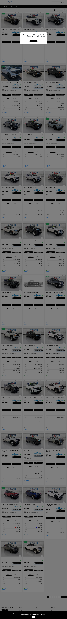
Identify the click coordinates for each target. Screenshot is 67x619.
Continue (33, 41)
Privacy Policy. (43, 614)
